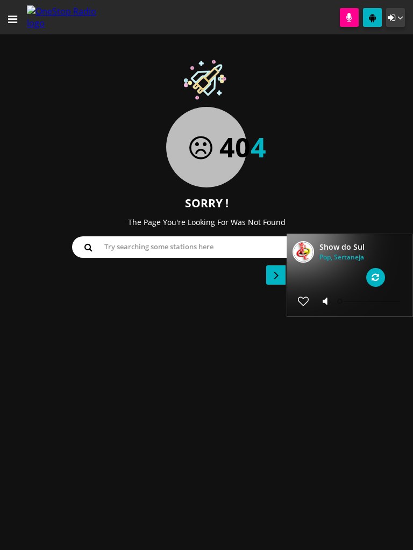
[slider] (370, 301)
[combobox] (206, 246)
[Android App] (372, 17)
